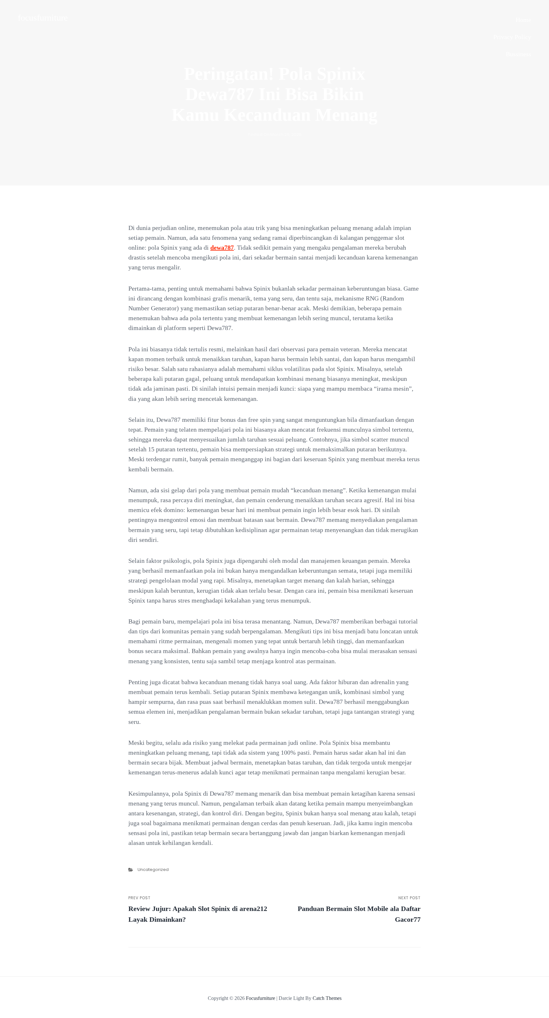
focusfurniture (43, 18)
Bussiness (518, 54)
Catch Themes (327, 998)
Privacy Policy (512, 36)
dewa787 (222, 247)
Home (523, 19)
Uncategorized (153, 869)
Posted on (275, 134)
